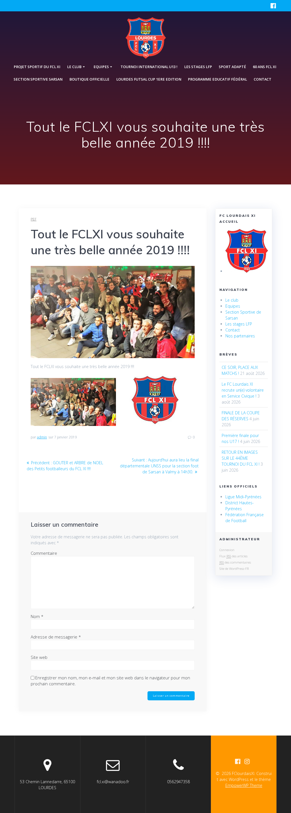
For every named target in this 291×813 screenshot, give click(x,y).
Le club (231, 300)
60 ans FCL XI (264, 66)
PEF (33, 219)
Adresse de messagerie (56, 637)
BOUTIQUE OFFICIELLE (89, 79)
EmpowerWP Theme (243, 785)
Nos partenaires (240, 336)
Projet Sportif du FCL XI (37, 66)
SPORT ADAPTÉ (232, 66)
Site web (39, 657)
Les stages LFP (198, 66)
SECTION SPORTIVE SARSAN (38, 79)
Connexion (226, 550)
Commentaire (44, 553)
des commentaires (235, 562)
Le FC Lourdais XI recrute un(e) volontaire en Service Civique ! (243, 390)
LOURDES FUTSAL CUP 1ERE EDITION (148, 79)
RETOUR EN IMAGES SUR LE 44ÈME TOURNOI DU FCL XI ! (240, 458)
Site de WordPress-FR (234, 568)
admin (42, 437)
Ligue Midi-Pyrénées (243, 496)
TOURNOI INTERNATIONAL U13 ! (148, 66)
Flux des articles (233, 556)
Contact (262, 79)
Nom (37, 616)
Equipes (232, 306)
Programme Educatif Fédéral (217, 79)
